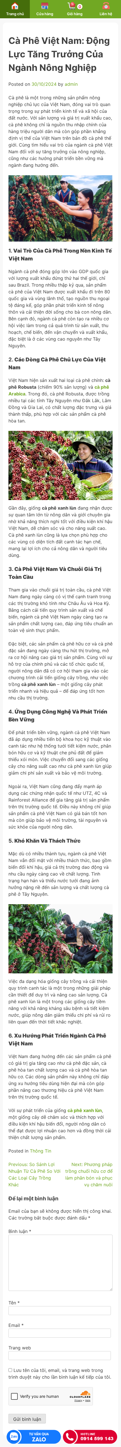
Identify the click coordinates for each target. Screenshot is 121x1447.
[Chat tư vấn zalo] (34, 1437)
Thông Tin (40, 1151)
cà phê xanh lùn (85, 1110)
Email (16, 1325)
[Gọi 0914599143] (90, 1437)
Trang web (19, 1348)
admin (71, 84)
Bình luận (19, 1231)
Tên (14, 1303)
